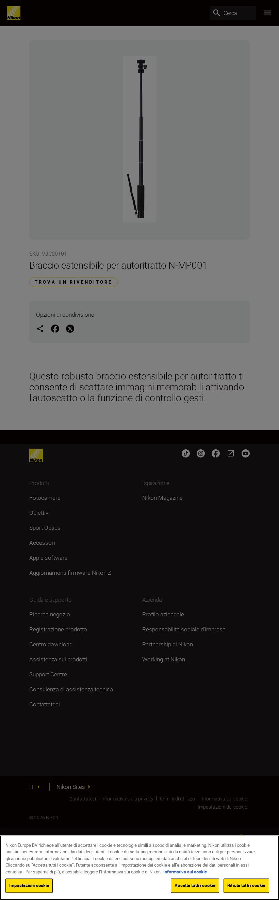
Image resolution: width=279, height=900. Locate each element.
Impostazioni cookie (29, 885)
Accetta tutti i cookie (195, 885)
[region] (139, 867)
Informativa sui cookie (185, 872)
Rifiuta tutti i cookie (246, 885)
